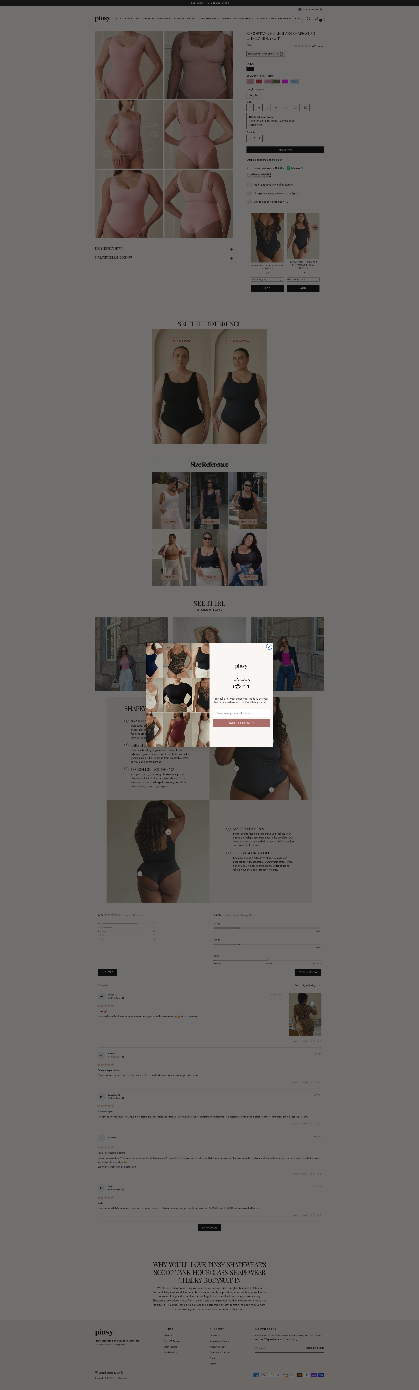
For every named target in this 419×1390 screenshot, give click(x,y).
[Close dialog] (269, 647)
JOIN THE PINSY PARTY (241, 723)
